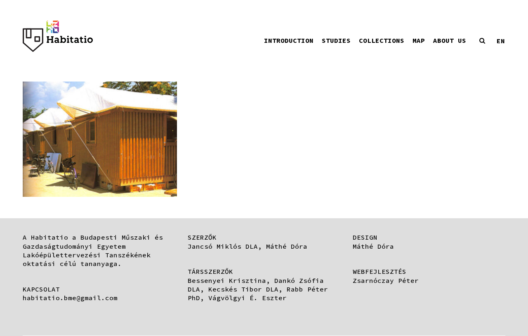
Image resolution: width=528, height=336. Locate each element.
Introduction (289, 40)
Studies (336, 40)
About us (449, 40)
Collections (381, 40)
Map (418, 40)
